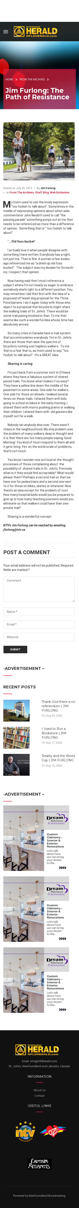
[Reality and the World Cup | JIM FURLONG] (16, 764)
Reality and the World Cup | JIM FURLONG (58, 758)
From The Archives (22, 192)
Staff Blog (42, 192)
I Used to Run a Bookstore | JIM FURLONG (54, 733)
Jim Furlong (47, 188)
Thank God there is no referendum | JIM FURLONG (58, 706)
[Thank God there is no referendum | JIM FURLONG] (16, 710)
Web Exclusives (59, 192)
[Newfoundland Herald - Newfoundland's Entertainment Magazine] (38, 31)
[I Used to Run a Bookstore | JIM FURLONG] (16, 737)
